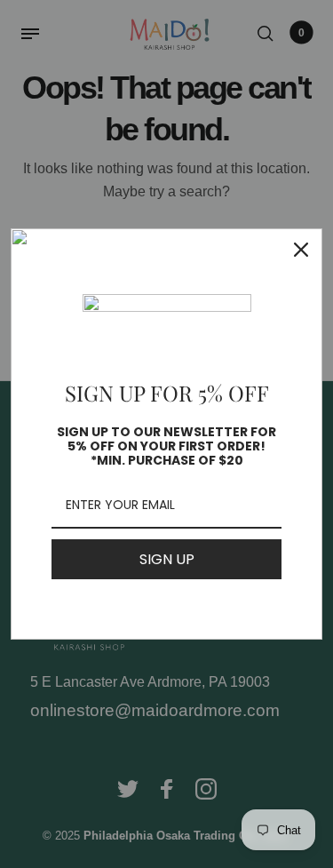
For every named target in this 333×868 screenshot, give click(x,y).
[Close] (301, 249)
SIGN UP (166, 559)
